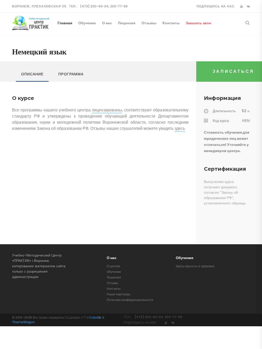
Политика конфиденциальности (130, 300)
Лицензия (126, 23)
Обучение (87, 23)
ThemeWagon (23, 322)
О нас (107, 23)
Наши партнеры (118, 294)
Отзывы (148, 23)
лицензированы (107, 110)
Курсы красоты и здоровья (195, 266)
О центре (113, 266)
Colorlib (95, 317)
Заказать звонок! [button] (201, 23)
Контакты (171, 23)
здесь (179, 128)
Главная (65, 23)
